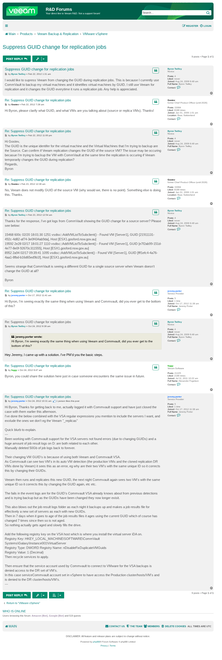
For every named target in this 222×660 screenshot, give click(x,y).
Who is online (14, 611)
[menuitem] (205, 26)
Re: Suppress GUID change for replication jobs (38, 100)
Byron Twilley (175, 69)
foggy (170, 366)
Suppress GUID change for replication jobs (54, 47)
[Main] (25, 10)
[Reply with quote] (155, 70)
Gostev (171, 100)
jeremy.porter (175, 291)
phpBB (96, 642)
